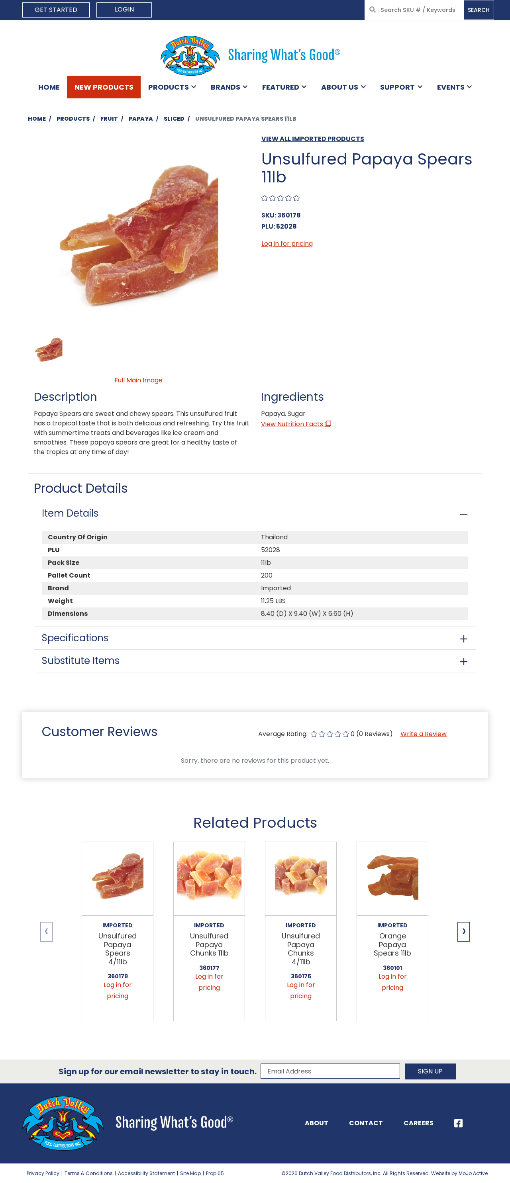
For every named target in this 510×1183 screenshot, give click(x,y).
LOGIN (124, 9)
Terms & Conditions (89, 1173)
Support (397, 87)
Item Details (70, 513)
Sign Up (430, 1071)
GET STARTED (56, 9)
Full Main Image (138, 380)
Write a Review (423, 733)
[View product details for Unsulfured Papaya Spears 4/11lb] (117, 879)
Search (479, 10)
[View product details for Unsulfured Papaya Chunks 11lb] (209, 879)
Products (168, 87)
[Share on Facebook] (458, 1123)
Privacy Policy (43, 1173)
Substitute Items (81, 660)
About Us (339, 87)
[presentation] (46, 932)
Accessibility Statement (146, 1173)
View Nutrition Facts (293, 424)
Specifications (75, 637)
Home (49, 87)
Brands (225, 87)
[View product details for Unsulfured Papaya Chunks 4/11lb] (300, 879)
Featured (280, 87)
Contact (366, 1123)
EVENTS (451, 87)
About (316, 1123)
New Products (104, 87)
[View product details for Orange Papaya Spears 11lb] (392, 879)
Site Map (190, 1173)
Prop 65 (215, 1173)
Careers (419, 1123)
